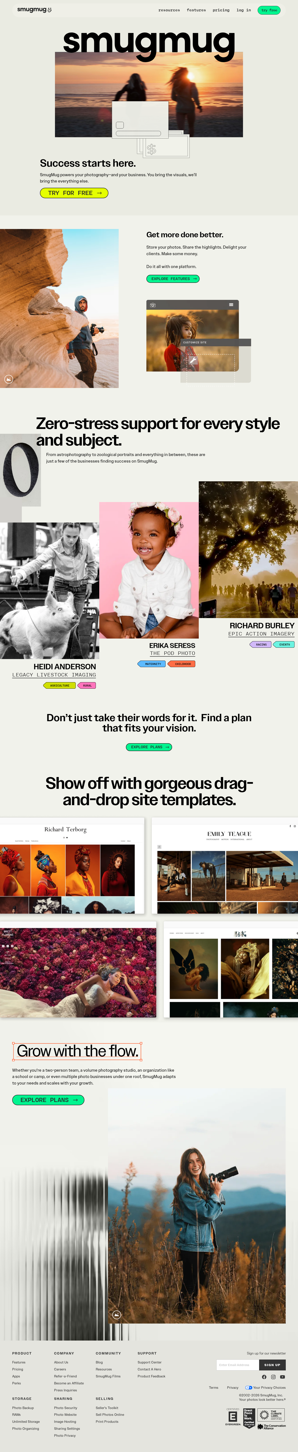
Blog (99, 1362)
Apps (16, 1376)
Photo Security (65, 1408)
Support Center (150, 1362)
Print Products (107, 1422)
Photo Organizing (25, 1428)
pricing (221, 10)
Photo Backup (23, 1408)
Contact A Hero (149, 1369)
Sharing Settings (67, 1428)
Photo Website (65, 1415)
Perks (16, 1383)
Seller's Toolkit (107, 1408)
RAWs (16, 1415)
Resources (104, 1369)
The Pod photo (172, 653)
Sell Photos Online (110, 1415)
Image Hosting (65, 1422)
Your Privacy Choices (269, 1387)
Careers (60, 1369)
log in (243, 10)
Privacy (232, 1387)
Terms (213, 1387)
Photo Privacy (65, 1435)
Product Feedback (151, 1376)
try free (269, 10)
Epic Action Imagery (261, 634)
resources (169, 10)
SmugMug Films (108, 1376)
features (196, 10)
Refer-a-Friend (65, 1376)
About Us (61, 1362)
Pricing (17, 1369)
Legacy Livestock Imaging (54, 675)
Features (19, 1362)
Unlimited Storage (26, 1422)
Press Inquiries (65, 1390)
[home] (34, 10)
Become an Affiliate (69, 1383)
